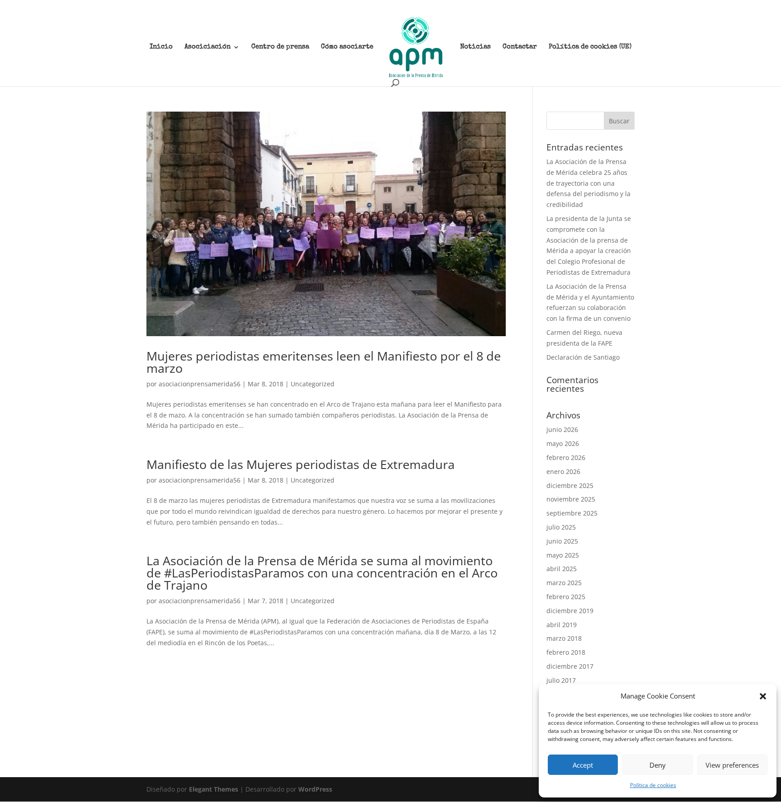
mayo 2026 (562, 443)
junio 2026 (562, 429)
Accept (583, 764)
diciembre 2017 (569, 666)
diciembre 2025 (569, 485)
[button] (762, 696)
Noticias (475, 47)
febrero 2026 (565, 457)
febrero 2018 (565, 652)
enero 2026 (563, 471)
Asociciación (207, 47)
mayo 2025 (562, 555)
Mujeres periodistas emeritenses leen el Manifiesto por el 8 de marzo (323, 361)
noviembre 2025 (570, 499)
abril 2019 (561, 624)
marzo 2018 (564, 638)
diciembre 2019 (569, 610)
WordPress (315, 789)
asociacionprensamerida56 (199, 384)
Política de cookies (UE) (590, 47)
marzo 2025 (564, 582)
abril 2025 (561, 568)
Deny (657, 764)
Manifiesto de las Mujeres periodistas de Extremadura (300, 464)
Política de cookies (653, 785)
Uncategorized (312, 384)
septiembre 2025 (572, 513)
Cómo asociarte (347, 47)
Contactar (520, 47)
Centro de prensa (280, 47)
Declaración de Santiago (583, 357)
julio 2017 (561, 680)
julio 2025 (561, 527)
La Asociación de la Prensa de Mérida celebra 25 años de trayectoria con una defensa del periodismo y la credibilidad (588, 183)
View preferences (732, 764)
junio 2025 (562, 541)
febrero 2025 (565, 596)
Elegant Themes (213, 789)
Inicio (161, 47)
